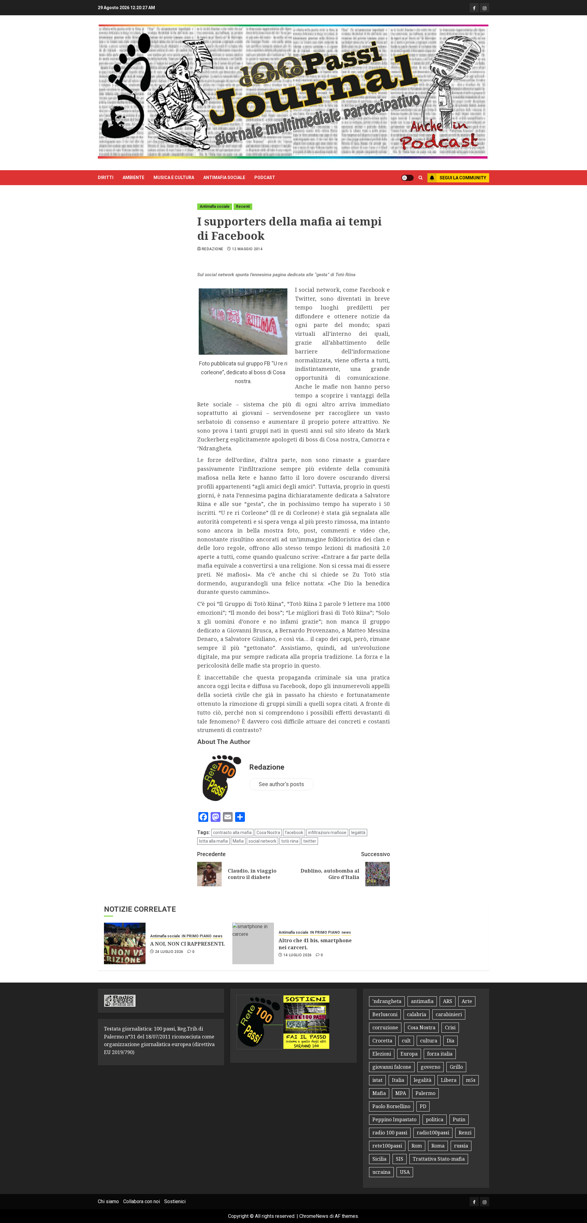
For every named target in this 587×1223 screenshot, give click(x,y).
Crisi (450, 1027)
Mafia (238, 841)
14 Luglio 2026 (297, 955)
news (218, 936)
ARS (447, 1001)
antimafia (422, 1001)
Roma (438, 1145)
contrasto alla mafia (232, 832)
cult (406, 1040)
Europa (409, 1053)
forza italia (439, 1053)
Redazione (212, 249)
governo (430, 1067)
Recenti (243, 206)
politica (434, 1119)
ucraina (381, 1172)
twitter (309, 841)
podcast (264, 177)
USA (405, 1172)
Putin (459, 1119)
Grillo (456, 1067)
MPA (400, 1093)
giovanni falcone (391, 1067)
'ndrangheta (386, 1001)
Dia (450, 1040)
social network (262, 841)
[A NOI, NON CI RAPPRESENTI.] (125, 943)
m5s (470, 1080)
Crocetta (382, 1040)
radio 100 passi (389, 1132)
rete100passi (387, 1145)
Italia (398, 1080)
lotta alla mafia (213, 841)
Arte (467, 1001)
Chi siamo (108, 1201)
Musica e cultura (173, 177)
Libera (448, 1080)
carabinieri (449, 1014)
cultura (428, 1040)
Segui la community (463, 177)
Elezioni (381, 1053)
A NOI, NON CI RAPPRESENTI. (187, 943)
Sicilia (379, 1158)
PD (423, 1106)
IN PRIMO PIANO (197, 936)
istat (377, 1080)
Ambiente (133, 177)
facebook (294, 832)
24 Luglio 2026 (169, 952)
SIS (399, 1158)
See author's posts (281, 784)
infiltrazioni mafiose (327, 832)
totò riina (289, 841)
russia (461, 1145)
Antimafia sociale (224, 177)
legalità (358, 832)
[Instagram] (484, 7)
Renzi (465, 1132)
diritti (105, 177)
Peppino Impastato (394, 1119)
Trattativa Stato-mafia (439, 1158)
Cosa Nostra (268, 832)
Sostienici (175, 1201)
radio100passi (433, 1132)
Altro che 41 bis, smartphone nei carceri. (315, 943)
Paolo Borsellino (391, 1106)
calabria (416, 1014)
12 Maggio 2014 (247, 249)
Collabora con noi (141, 1201)
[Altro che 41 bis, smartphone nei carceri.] (253, 943)
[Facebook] (474, 7)
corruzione (385, 1027)
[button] (420, 178)
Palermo (425, 1093)
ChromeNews (313, 1216)
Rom (417, 1145)
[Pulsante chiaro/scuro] (407, 178)
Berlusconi (384, 1014)
